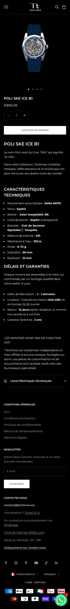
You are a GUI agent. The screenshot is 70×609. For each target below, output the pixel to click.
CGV (7, 412)
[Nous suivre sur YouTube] (36, 563)
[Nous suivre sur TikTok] (46, 563)
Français (50, 574)
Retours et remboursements (23, 431)
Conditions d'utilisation (19, 418)
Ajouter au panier (35, 130)
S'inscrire (17, 483)
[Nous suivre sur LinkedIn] (56, 563)
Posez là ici (32, 512)
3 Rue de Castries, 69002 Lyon (24, 532)
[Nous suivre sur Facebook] (6, 563)
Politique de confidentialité (22, 425)
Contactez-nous (15, 497)
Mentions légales (15, 437)
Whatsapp (11, 525)
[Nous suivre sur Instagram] (16, 563)
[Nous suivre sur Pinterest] (26, 563)
